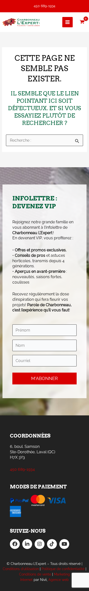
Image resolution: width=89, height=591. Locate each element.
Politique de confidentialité (63, 569)
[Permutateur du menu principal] (67, 22)
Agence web (58, 580)
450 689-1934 (44, 6)
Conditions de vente (35, 574)
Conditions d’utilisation (21, 569)
